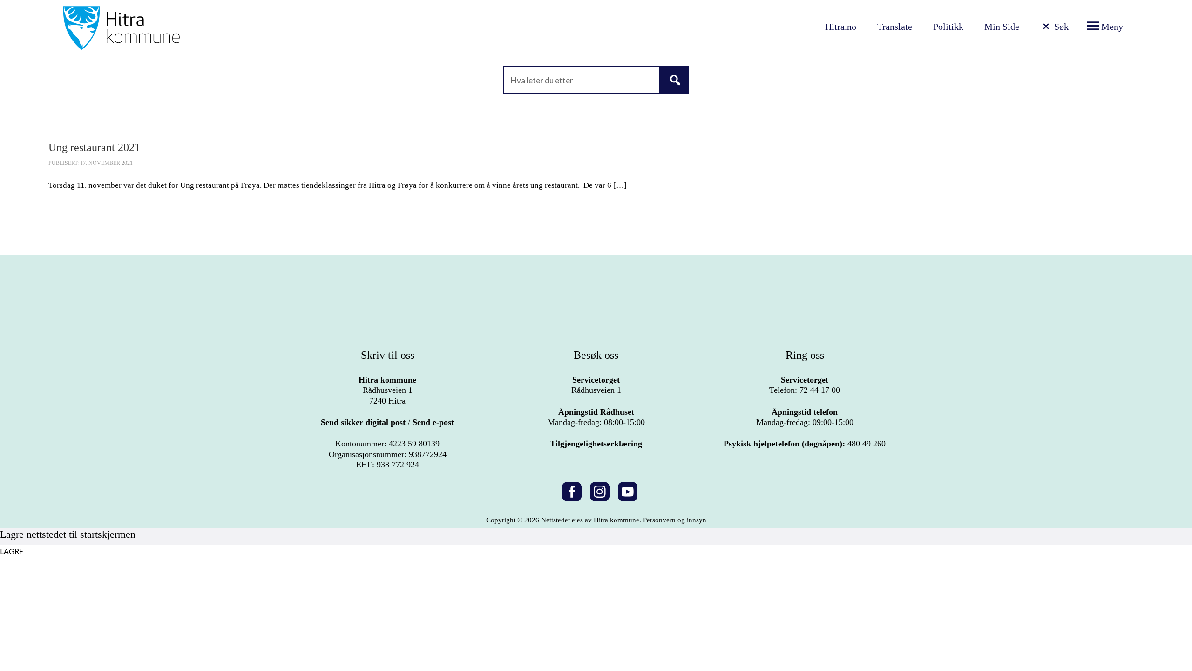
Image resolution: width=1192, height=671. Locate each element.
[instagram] (600, 490)
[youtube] (627, 490)
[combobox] (596, 80)
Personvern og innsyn (674, 520)
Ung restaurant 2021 (94, 147)
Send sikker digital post (363, 422)
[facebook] (572, 490)
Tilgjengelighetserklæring (596, 443)
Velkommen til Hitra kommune (220, 28)
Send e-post (433, 422)
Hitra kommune (387, 379)
